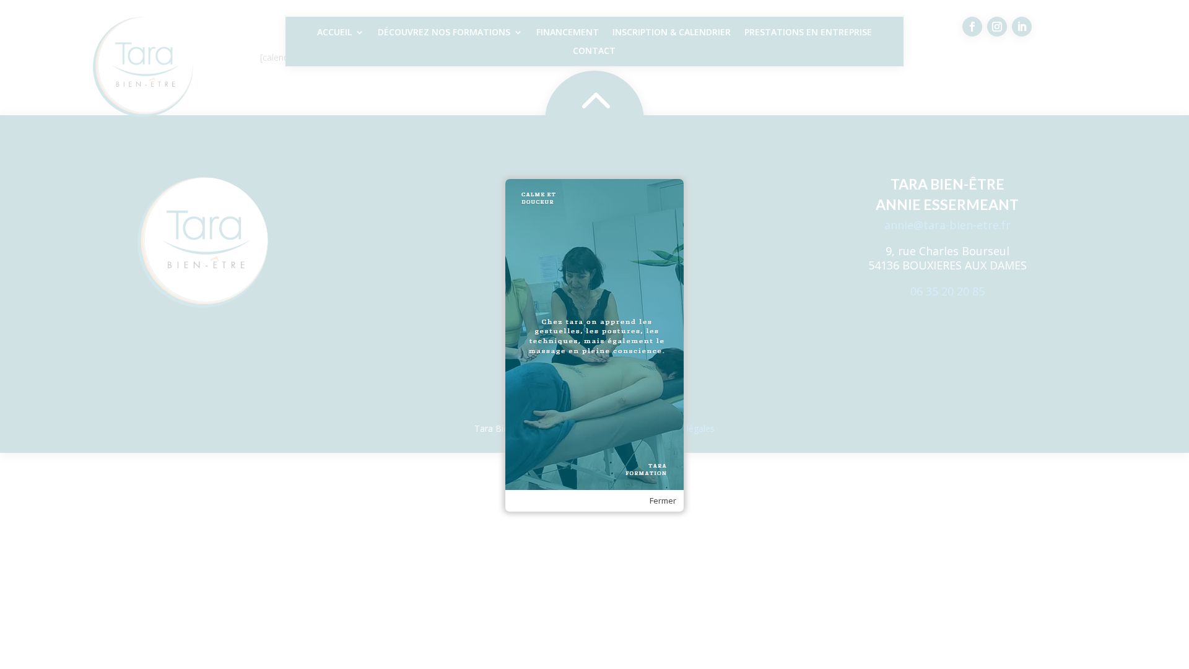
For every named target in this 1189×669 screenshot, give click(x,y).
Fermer (663, 500)
